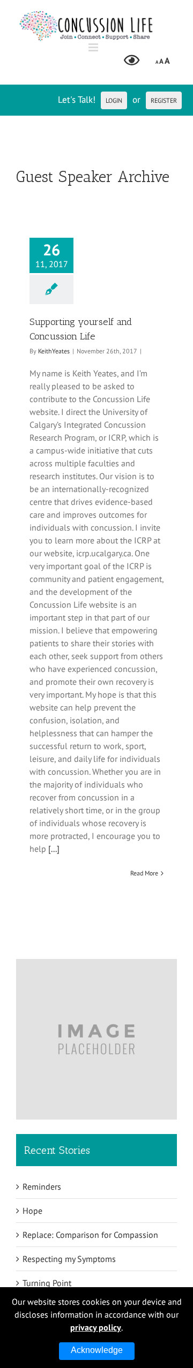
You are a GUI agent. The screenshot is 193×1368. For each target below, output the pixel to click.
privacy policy (95, 1327)
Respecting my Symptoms (69, 1258)
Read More (144, 873)
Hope (32, 1210)
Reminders (42, 1186)
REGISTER (164, 100)
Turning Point (47, 1283)
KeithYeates (54, 351)
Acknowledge (97, 1350)
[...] (54, 848)
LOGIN (114, 100)
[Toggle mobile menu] (94, 47)
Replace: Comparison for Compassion (90, 1234)
